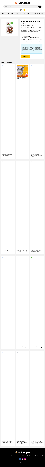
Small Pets (22, 13)
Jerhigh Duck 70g (5, 250)
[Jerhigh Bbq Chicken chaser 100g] (9, 27)
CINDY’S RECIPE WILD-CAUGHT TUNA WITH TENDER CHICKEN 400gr (22, 442)
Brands (28, 13)
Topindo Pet (16, 462)
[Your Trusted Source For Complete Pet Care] (22, 2)
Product (17, 16)
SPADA (33, 462)
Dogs (8, 13)
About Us (34, 13)
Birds (17, 13)
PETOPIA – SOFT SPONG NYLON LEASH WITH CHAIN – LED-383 (36, 155)
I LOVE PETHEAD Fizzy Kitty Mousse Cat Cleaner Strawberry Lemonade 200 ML (37, 442)
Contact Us (41, 13)
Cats (12, 13)
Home (3, 13)
